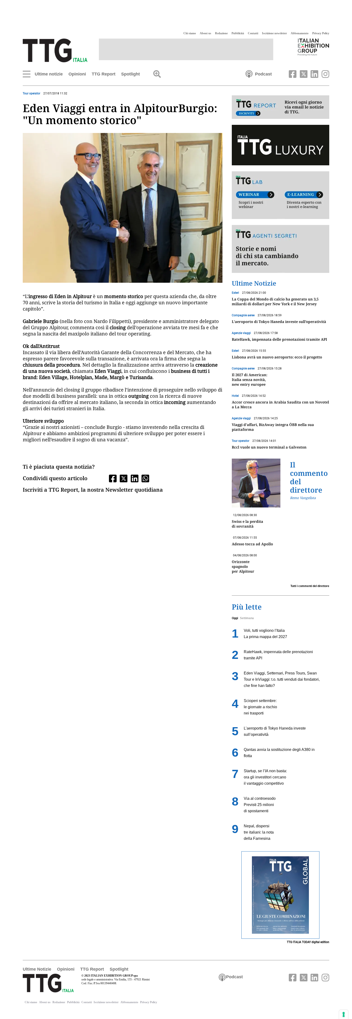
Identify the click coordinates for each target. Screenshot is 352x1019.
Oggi (235, 618)
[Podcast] (249, 73)
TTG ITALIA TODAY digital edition (308, 942)
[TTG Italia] (55, 50)
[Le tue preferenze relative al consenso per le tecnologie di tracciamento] (343, 1014)
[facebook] (292, 73)
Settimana (247, 618)
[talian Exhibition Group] (313, 47)
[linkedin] (313, 73)
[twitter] (302, 73)
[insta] (324, 73)
